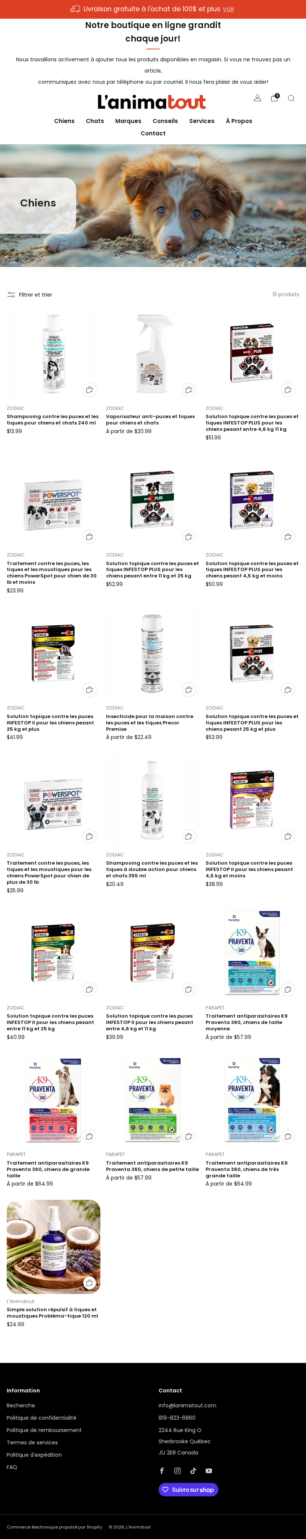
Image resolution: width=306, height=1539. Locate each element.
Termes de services (32, 1442)
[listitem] (152, 9)
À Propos (239, 121)
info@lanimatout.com (187, 1405)
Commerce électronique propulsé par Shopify (54, 1527)
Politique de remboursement (44, 1430)
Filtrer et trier (35, 294)
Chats (95, 121)
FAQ (12, 1467)
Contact (153, 133)
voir (228, 8)
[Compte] (257, 98)
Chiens (64, 121)
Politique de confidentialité (41, 1418)
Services (202, 121)
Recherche (21, 1405)
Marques (128, 121)
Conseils (165, 121)
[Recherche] (291, 98)
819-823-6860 (177, 1418)
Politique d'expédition (34, 1455)
